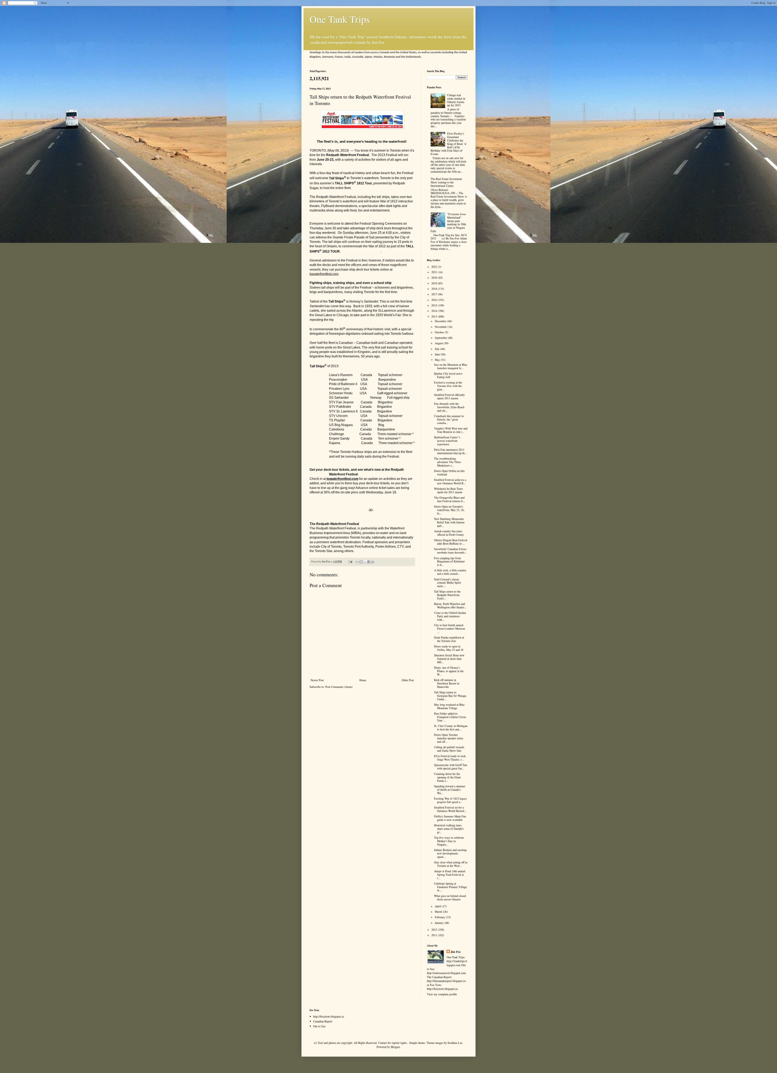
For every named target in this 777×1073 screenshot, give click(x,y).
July (437, 349)
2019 (434, 283)
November (441, 327)
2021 (434, 272)
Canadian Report (322, 1021)
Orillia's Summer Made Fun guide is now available (450, 818)
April (438, 906)
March (439, 912)
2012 (434, 930)
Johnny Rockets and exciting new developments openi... (450, 853)
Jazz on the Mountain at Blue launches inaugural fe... (450, 366)
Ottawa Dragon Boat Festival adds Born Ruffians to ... (450, 541)
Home (362, 680)
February (440, 917)
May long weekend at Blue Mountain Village (449, 706)
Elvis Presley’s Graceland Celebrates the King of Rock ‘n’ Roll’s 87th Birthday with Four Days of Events (449, 144)
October (440, 332)
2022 (434, 267)
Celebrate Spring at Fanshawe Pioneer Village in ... (450, 887)
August (439, 343)
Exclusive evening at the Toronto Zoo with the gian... (448, 385)
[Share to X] (365, 562)
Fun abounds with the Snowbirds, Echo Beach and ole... (449, 407)
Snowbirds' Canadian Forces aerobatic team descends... (450, 550)
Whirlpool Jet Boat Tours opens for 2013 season (448, 490)
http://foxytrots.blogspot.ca (328, 1016)
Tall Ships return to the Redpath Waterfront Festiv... (447, 595)
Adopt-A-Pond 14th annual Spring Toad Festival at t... (449, 874)
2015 (434, 305)
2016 (434, 300)
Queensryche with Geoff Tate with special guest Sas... (450, 766)
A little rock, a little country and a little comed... (450, 572)
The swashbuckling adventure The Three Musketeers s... (447, 462)
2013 (434, 316)
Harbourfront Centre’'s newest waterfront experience (447, 440)
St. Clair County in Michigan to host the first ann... (450, 727)
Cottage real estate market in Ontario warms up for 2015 (456, 100)
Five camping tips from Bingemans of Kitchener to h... (449, 561)
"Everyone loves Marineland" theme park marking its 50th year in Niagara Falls (448, 222)
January (439, 923)
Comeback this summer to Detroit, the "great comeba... (449, 419)
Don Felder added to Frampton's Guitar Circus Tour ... (450, 717)
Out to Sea (319, 1026)
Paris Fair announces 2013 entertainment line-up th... (450, 451)
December (441, 321)
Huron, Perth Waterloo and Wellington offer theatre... (450, 605)
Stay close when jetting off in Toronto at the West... (450, 864)
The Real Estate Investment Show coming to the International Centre (446, 182)
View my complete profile (442, 994)
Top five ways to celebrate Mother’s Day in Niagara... (449, 841)
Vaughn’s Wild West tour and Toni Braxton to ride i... (450, 430)
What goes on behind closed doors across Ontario (450, 897)
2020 (434, 277)
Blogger (395, 1047)
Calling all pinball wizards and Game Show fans (449, 748)
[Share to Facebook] (369, 562)
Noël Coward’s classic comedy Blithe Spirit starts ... (447, 582)
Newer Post (317, 680)
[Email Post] (350, 561)
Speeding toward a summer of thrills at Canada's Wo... (449, 789)
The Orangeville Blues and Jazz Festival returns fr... (449, 499)
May (438, 360)
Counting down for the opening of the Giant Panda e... (447, 777)
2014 (434, 311)
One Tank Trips (340, 19)
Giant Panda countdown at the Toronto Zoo (449, 639)
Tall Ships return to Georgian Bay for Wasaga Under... (450, 695)
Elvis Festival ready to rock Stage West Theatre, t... (450, 757)
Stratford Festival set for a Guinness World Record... (450, 809)
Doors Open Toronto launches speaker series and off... (448, 738)
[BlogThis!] (361, 562)
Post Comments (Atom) (338, 687)
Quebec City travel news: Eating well (448, 375)
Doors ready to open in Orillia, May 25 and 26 (448, 648)
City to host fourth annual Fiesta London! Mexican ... (449, 628)
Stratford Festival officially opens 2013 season (449, 396)
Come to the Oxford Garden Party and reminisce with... (450, 616)
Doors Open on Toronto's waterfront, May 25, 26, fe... (449, 510)
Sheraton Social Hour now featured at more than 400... (449, 658)
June (438, 354)
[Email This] (357, 562)
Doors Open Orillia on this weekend (449, 472)
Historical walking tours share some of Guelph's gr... (449, 828)
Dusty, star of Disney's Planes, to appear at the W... (449, 671)
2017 (434, 294)
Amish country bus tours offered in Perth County (449, 532)
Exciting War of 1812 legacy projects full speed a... (450, 800)
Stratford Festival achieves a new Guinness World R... (450, 481)
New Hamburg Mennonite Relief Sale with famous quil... (449, 522)
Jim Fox (456, 952)
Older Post (408, 680)
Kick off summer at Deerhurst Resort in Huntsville (446, 683)
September (441, 338)
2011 (434, 935)
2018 (434, 289)
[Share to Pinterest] (373, 562)
